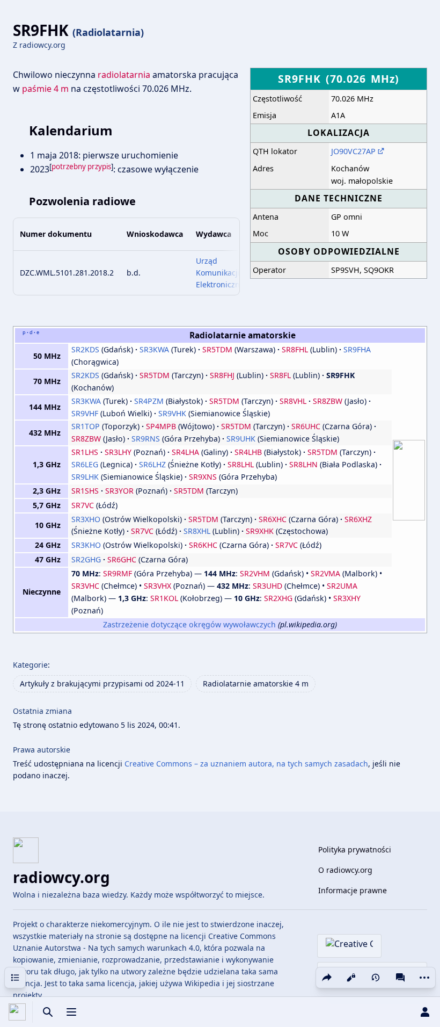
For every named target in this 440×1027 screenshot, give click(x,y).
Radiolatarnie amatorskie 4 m (256, 683)
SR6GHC (121, 559)
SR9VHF (84, 413)
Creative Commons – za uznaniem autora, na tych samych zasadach (246, 763)
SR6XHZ (358, 519)
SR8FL (280, 375)
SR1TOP (85, 426)
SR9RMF (117, 573)
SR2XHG (278, 598)
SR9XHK (260, 531)
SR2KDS (85, 349)
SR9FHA (357, 349)
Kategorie (30, 665)
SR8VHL (293, 401)
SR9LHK (85, 477)
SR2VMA (325, 573)
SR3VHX (157, 586)
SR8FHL (295, 349)
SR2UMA (342, 586)
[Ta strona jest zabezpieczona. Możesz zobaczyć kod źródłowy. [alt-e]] (351, 977)
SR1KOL (164, 598)
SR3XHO (85, 519)
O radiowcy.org (345, 870)
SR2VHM (255, 573)
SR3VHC (85, 586)
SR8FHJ (222, 375)
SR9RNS (145, 438)
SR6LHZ (152, 464)
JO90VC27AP (353, 151)
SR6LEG (84, 464)
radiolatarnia (124, 75)
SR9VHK (172, 413)
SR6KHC (203, 545)
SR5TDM (217, 349)
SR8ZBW (327, 401)
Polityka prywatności (354, 849)
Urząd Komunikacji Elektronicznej (221, 273)
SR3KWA (154, 349)
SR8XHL (197, 531)
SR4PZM (149, 401)
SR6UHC (305, 426)
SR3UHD (267, 586)
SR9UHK (240, 438)
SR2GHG (86, 559)
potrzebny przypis (81, 166)
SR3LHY (118, 452)
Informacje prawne (352, 890)
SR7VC (82, 505)
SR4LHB (248, 452)
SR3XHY (347, 598)
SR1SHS (85, 491)
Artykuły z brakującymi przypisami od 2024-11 (102, 683)
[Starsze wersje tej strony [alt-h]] (375, 977)
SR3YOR (119, 491)
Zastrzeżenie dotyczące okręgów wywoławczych (189, 624)
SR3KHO (86, 545)
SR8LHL (241, 464)
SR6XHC (273, 519)
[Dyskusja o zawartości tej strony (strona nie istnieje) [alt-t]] (400, 977)
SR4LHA (185, 452)
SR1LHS (84, 452)
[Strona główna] (17, 1012)
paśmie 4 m (45, 89)
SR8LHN (303, 464)
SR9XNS (203, 477)
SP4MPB (161, 426)
